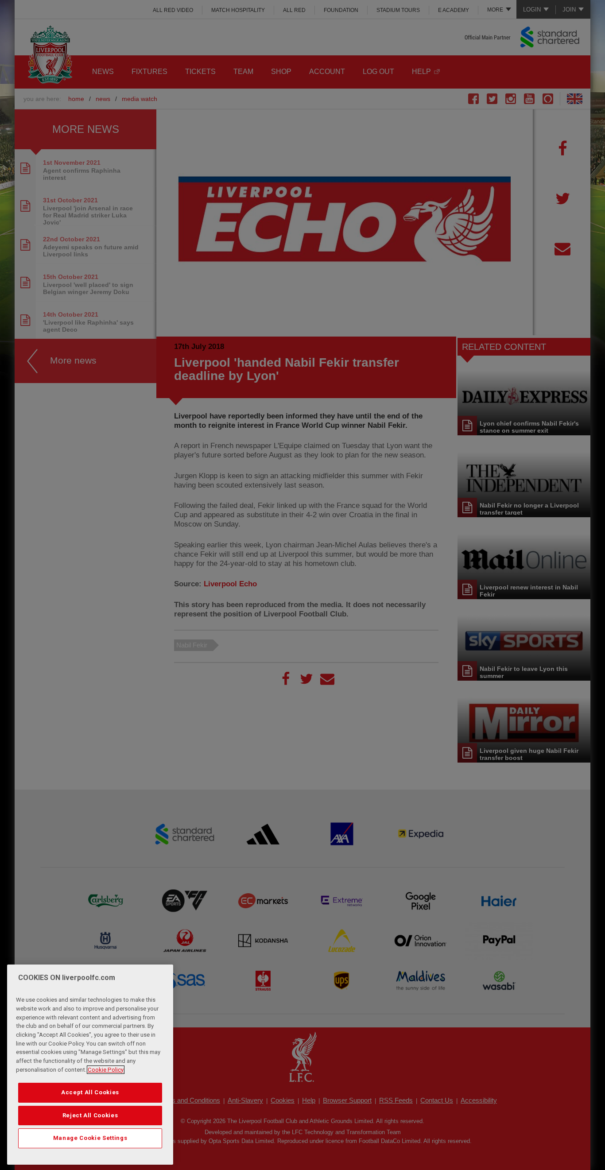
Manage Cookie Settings (90, 1138)
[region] (90, 1065)
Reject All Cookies (90, 1115)
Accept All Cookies (90, 1092)
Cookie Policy (106, 1069)
